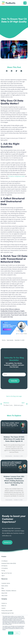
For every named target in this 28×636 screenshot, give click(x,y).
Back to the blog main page (14, 396)
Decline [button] (17, 633)
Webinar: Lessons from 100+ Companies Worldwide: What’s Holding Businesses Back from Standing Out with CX (14, 481)
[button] (6, 71)
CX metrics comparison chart (16, 176)
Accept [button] (10, 633)
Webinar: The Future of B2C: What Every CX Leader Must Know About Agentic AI (14, 439)
